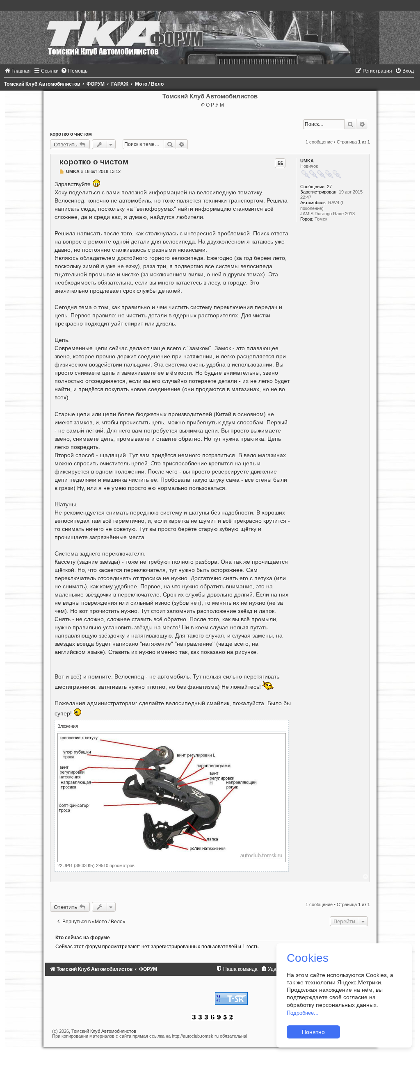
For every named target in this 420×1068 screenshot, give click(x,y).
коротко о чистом (71, 134)
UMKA (307, 160)
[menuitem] (17, 71)
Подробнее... (303, 1013)
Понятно (313, 1032)
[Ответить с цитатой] (280, 163)
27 (329, 186)
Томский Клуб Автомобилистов (103, 1031)
